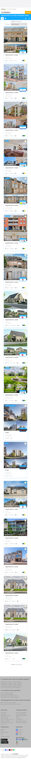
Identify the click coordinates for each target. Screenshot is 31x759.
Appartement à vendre (11, 55)
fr (29, 9)
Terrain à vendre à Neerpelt (7, 694)
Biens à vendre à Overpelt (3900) (8, 702)
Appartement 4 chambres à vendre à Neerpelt (11, 686)
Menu (28, 12)
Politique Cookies (14, 755)
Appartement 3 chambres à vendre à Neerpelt (11, 684)
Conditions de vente (9, 756)
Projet (7, 432)
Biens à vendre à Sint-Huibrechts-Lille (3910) (11, 704)
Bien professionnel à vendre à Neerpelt (9, 695)
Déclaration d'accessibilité (16, 757)
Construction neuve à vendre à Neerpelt (10, 697)
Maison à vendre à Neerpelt (7, 693)
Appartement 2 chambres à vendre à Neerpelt (11, 683)
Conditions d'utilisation (5, 755)
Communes (8, 757)
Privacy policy (21, 755)
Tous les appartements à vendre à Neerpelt (10, 687)
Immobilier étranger (11, 9)
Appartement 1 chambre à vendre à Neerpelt (11, 681)
